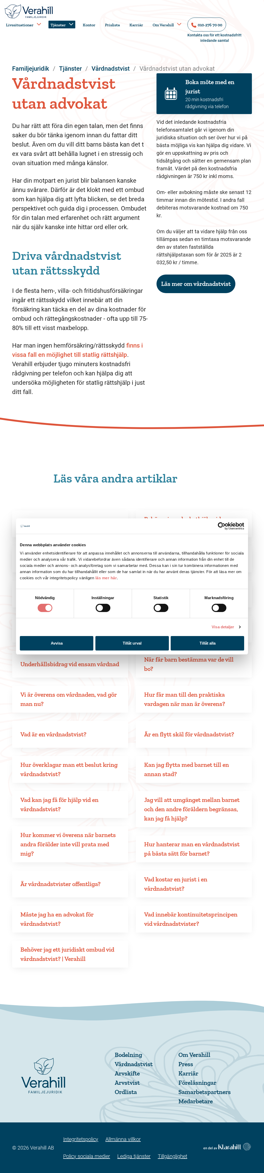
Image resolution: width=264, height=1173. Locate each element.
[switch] (103, 608)
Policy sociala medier (86, 1156)
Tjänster (58, 24)
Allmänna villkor (123, 1139)
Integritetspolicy (80, 1139)
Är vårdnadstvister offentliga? (60, 884)
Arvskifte (127, 1073)
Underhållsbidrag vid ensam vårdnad (69, 664)
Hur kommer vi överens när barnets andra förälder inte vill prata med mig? (68, 844)
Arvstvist (127, 1082)
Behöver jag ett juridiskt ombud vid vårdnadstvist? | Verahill (67, 954)
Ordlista (126, 1092)
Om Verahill (163, 24)
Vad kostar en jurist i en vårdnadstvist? (175, 883)
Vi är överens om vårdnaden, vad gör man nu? (68, 699)
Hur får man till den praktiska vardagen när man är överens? (184, 699)
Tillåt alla (208, 643)
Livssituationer (20, 24)
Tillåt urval (132, 643)
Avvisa (57, 643)
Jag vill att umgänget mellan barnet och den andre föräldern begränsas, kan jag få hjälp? (192, 809)
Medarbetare (195, 1101)
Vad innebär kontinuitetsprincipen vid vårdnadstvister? (190, 919)
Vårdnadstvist (134, 1064)
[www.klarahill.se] (227, 1148)
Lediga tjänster (134, 1156)
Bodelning (128, 1054)
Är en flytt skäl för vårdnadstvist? (189, 734)
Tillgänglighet (172, 1156)
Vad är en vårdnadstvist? (53, 734)
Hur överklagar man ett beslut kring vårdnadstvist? (69, 769)
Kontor (89, 24)
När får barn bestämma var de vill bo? (189, 664)
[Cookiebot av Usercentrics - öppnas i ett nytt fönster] (221, 526)
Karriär (136, 24)
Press (185, 1064)
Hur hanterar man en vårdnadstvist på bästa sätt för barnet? (192, 848)
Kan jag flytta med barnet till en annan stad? (186, 769)
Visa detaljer (223, 627)
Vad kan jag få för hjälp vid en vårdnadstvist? (59, 804)
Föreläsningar (197, 1082)
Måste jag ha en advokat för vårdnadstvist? (57, 919)
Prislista (112, 24)
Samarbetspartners (204, 1092)
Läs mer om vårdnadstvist (196, 283)
